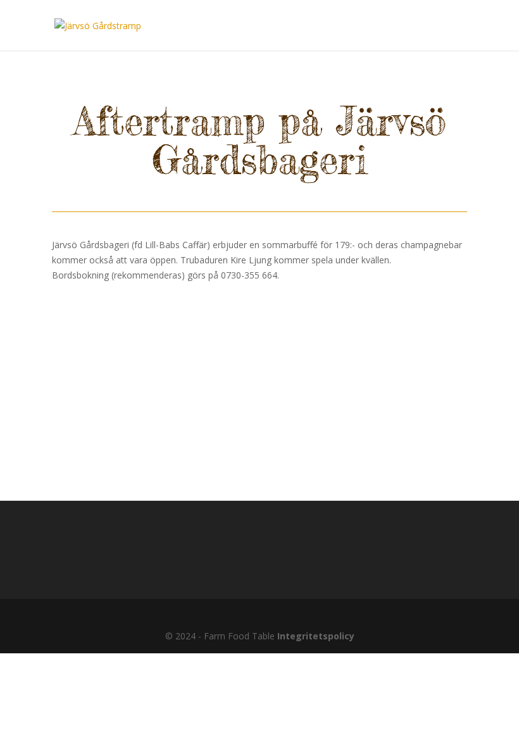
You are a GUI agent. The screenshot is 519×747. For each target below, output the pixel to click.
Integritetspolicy (315, 636)
